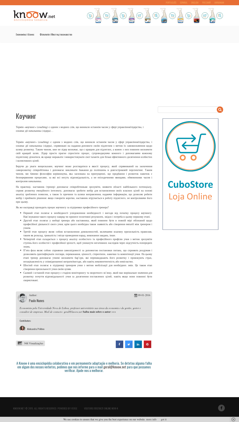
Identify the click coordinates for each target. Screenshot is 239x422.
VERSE (74, 408)
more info (151, 419)
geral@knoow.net (114, 366)
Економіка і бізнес (25, 34)
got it (164, 419)
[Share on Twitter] (129, 347)
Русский (206, 2)
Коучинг (26, 116)
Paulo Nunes (36, 300)
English (194, 2)
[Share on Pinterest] (147, 347)
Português (171, 2)
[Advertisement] (119, 75)
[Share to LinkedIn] (138, 347)
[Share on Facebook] (119, 347)
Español (183, 2)
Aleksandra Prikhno (35, 328)
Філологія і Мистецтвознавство (56, 34)
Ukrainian (219, 2)
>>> (113, 312)
